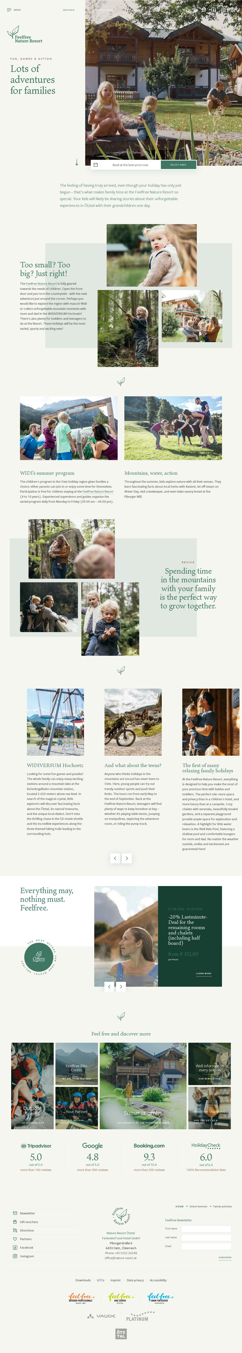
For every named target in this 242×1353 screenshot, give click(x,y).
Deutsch (68, 9)
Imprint (116, 1280)
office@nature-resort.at (121, 1258)
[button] (115, 858)
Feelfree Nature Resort (41, 283)
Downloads (83, 1280)
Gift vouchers (102, 10)
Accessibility (158, 1280)
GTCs (100, 1280)
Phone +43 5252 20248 (121, 1253)
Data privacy (135, 1280)
